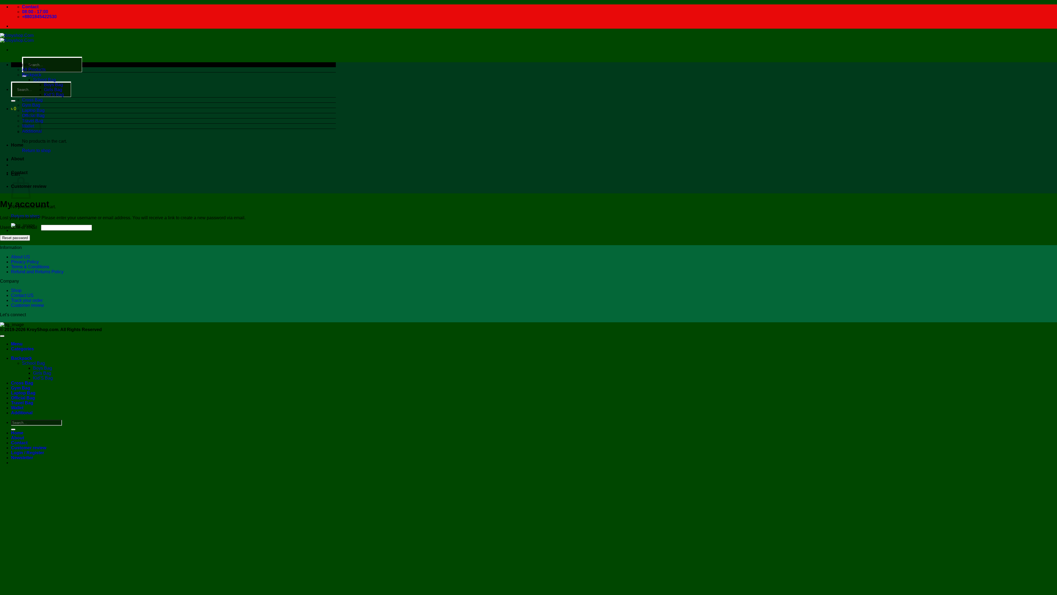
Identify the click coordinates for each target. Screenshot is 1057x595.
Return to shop (36, 150)
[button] (13, 108)
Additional (21, 412)
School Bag (44, 79)
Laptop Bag (33, 110)
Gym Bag (31, 105)
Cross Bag (32, 100)
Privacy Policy (25, 261)
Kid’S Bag (54, 94)
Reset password (15, 238)
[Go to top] (2, 336)
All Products (34, 69)
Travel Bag (22, 403)
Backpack (31, 74)
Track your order (27, 300)
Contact (19, 172)
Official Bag (23, 398)
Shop (16, 290)
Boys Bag (53, 84)
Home (17, 145)
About (17, 158)
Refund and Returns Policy (37, 271)
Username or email (20, 227)
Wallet (17, 407)
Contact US (22, 295)
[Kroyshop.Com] (17, 38)
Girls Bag (53, 89)
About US (20, 257)
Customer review (27, 305)
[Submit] (13, 101)
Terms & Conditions (30, 266)
